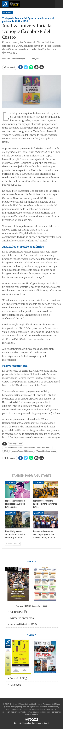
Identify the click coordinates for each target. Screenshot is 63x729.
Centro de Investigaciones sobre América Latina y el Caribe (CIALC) (27, 447)
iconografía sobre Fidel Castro (22, 451)
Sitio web (15, 684)
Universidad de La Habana (46, 451)
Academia (7, 12)
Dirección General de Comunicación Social (31, 723)
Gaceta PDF (16, 611)
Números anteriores (21, 618)
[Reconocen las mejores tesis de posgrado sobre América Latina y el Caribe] (45, 519)
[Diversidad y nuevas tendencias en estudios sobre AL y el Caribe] (17, 519)
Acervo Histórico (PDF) (23, 624)
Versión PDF (17, 678)
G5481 (6, 451)
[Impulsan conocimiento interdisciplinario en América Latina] (45, 489)
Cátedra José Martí (15, 444)
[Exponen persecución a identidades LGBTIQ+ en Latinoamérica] (17, 489)
